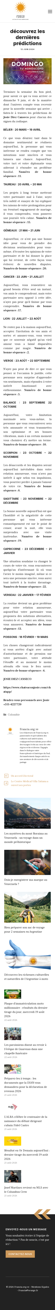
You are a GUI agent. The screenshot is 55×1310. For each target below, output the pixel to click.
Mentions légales (40, 1286)
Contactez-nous (20, 1254)
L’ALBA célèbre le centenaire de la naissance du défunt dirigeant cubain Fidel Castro (25, 1121)
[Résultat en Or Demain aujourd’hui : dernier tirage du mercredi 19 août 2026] (12, 1143)
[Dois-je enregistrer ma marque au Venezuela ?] (27, 873)
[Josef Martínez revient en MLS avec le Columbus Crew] (12, 1180)
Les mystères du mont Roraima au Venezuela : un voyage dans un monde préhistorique (26, 838)
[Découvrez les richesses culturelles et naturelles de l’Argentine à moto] (27, 968)
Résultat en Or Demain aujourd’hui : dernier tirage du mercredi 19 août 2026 (27, 1155)
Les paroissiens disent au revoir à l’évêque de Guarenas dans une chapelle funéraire (25, 1049)
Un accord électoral (22, 776)
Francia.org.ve (21, 1286)
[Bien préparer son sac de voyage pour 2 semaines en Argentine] (27, 920)
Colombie (14, 715)
